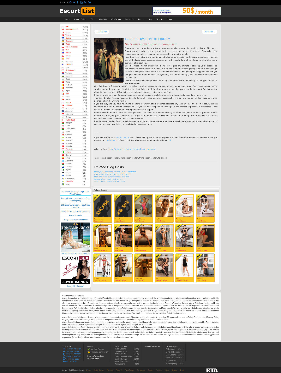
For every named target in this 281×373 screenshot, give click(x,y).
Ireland (68, 152)
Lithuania (69, 181)
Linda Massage (140, 219)
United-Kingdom (71, 29)
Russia (68, 53)
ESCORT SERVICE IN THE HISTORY (147, 39)
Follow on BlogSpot (73, 356)
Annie (96, 248)
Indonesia (69, 114)
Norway (68, 155)
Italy (67, 94)
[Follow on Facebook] (78, 2)
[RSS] (85, 2)
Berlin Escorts (160, 221)
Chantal (96, 278)
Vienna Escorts (181, 221)
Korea (67, 126)
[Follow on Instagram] (71, 2)
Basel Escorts (201, 221)
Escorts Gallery (80, 19)
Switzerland (70, 120)
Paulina (178, 219)
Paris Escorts (139, 221)
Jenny (178, 248)
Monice (117, 278)
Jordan (68, 99)
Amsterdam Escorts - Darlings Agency (75, 212)
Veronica (199, 278)
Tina (177, 278)
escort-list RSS (71, 361)
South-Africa (70, 129)
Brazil (67, 184)
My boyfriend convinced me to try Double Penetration (115, 172)
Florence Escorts (140, 250)
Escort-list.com (99, 219)
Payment (110, 370)
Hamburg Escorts (100, 280)
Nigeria (68, 170)
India (67, 67)
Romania (69, 88)
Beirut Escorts (121, 354)
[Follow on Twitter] (74, 2)
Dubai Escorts (98, 221)
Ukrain (68, 137)
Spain (67, 59)
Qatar (67, 44)
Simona (158, 248)
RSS (182, 370)
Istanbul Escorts (122, 359)
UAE (67, 26)
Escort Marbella (75, 216)
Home (67, 19)
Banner (141, 19)
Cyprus (68, 117)
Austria (68, 102)
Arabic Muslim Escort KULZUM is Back (109, 182)
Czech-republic (71, 47)
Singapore (69, 108)
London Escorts (120, 221)
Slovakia (68, 143)
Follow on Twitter (72, 351)
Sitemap (174, 370)
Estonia (68, 173)
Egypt (67, 97)
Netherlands (70, 70)
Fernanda (138, 278)
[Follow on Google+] (89, 2)
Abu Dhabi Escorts (123, 361)
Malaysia (69, 64)
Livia (136, 248)
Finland (68, 175)
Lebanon (69, 61)
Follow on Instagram (73, 349)
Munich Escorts (202, 250)
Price (93, 19)
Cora (198, 248)
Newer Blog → (209, 32)
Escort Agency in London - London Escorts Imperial (131, 149)
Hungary (68, 123)
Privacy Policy (95, 358)
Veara (117, 248)
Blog (150, 19)
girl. (169, 140)
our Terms (95, 356)
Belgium (68, 85)
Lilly (157, 278)
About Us (103, 19)
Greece (68, 38)
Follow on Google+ (74, 359)
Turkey (68, 35)
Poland (68, 56)
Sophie (158, 219)
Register (160, 19)
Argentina (69, 161)
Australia (68, 111)
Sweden (68, 140)
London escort (123, 137)
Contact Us (129, 19)
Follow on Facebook (72, 354)
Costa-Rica (69, 178)
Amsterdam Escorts (100, 250)
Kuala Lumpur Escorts (124, 356)
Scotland (68, 167)
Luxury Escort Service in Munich (75, 220)
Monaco (68, 149)
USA (67, 50)
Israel (67, 132)
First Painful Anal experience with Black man (111, 177)
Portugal (68, 105)
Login (170, 19)
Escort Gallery (99, 370)
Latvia (67, 158)
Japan (67, 91)
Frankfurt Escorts (120, 280)
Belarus (68, 164)
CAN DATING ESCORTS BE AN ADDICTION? (112, 174)
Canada (68, 135)
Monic (199, 219)
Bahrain (68, 146)
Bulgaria (68, 76)
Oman (67, 79)
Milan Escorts (119, 250)
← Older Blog (101, 32)
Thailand (68, 73)
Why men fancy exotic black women (108, 179)
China (67, 82)
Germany (69, 41)
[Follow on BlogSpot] (81, 2)
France (68, 32)
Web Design (116, 19)
